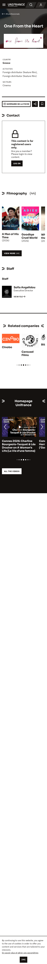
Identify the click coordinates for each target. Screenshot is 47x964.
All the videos (11, 471)
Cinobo (7, 347)
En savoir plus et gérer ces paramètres (20, 952)
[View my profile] (40, 5)
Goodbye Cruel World (29, 236)
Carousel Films (28, 353)
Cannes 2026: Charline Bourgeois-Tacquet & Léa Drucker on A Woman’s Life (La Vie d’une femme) (19, 446)
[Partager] (35, 104)
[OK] (23, 959)
